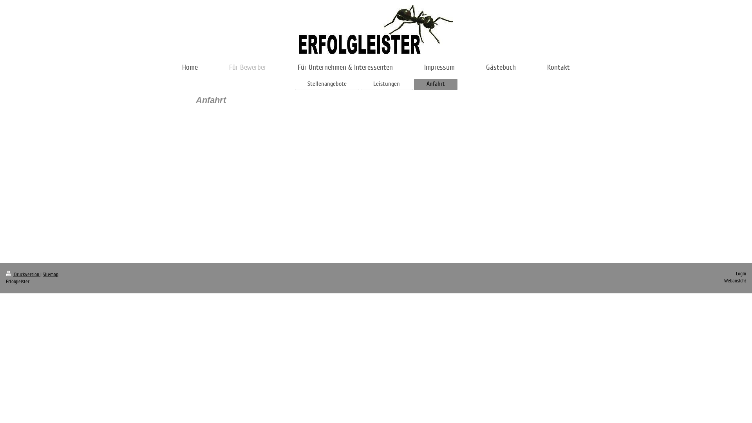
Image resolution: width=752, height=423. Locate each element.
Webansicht (735, 281)
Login (741, 274)
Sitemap (50, 274)
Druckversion (26, 274)
